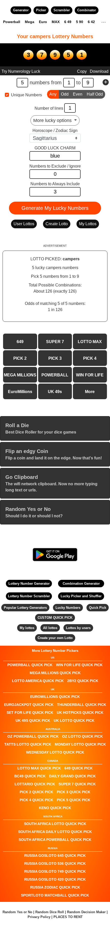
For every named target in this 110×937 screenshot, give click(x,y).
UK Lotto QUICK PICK (74, 720)
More (90, 391)
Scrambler (61, 10)
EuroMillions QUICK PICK (55, 697)
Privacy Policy (39, 917)
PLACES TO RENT (68, 917)
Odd (65, 94)
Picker (41, 10)
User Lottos (24, 224)
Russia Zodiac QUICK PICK (55, 887)
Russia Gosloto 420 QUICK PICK (55, 879)
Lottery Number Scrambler (29, 596)
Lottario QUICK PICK (35, 784)
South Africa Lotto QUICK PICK (55, 824)
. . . (103, 21)
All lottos (50, 628)
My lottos (27, 628)
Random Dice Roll (50, 912)
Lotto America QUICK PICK (38, 681)
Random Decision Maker (86, 912)
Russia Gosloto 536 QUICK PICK (55, 863)
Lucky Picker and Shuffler (81, 596)
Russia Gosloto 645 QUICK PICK (55, 855)
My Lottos (87, 224)
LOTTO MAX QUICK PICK (39, 768)
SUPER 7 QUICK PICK (77, 784)
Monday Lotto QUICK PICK (80, 744)
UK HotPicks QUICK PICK (80, 713)
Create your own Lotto (55, 638)
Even (77, 94)
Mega (29, 22)
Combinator (86, 10)
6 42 (91, 22)
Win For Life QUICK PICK (79, 665)
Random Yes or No (17, 912)
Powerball (11, 22)
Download (99, 71)
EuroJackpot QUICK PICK (28, 705)
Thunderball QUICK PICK (81, 705)
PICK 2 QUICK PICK (36, 792)
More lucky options (53, 120)
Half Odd (95, 94)
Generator (21, 10)
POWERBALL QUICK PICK (29, 665)
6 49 (67, 22)
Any (53, 94)
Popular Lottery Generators (25, 608)
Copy (82, 71)
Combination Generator (81, 583)
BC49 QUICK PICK (30, 776)
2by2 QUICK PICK (82, 681)
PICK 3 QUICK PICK (73, 792)
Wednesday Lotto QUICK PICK (55, 752)
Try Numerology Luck (21, 71)
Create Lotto (57, 224)
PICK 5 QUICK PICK (73, 800)
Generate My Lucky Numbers (55, 208)
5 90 (79, 22)
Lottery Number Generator (29, 583)
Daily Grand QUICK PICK (72, 776)
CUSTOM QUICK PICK (55, 618)
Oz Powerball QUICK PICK (33, 736)
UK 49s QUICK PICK (33, 720)
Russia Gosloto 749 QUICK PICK (55, 871)
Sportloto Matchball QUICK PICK (55, 895)
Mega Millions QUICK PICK (55, 673)
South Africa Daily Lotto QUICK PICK (55, 832)
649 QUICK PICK (78, 768)
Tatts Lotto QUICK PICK (27, 744)
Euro (43, 22)
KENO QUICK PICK (55, 808)
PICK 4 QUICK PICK (36, 800)
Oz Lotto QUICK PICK (82, 736)
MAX (56, 22)
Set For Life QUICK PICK (30, 713)
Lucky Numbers (68, 608)
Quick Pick (97, 608)
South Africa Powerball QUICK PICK (55, 840)
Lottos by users (78, 628)
